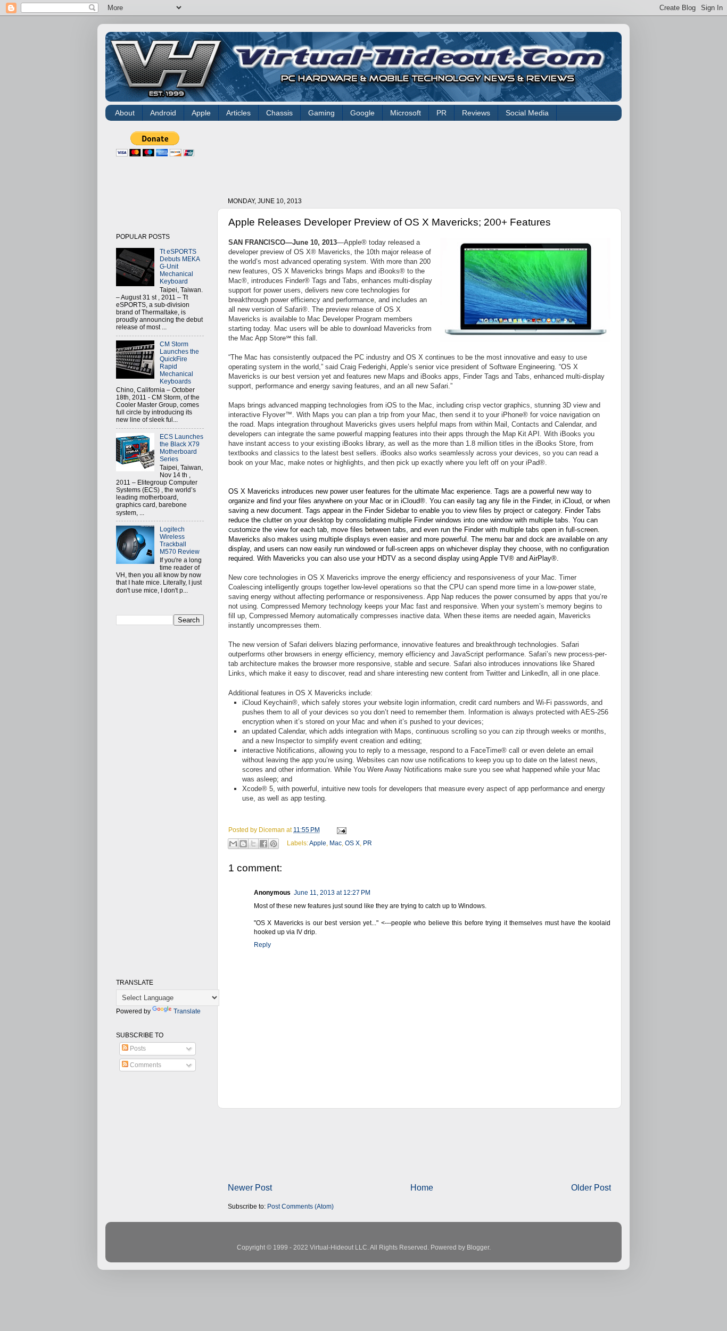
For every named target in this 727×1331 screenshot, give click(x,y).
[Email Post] (340, 829)
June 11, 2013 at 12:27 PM (332, 892)
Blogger (478, 1247)
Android (163, 113)
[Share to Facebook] (263, 843)
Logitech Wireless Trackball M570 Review (180, 540)
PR (441, 113)
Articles (238, 113)
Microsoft (405, 113)
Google (362, 113)
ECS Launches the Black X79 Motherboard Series (181, 447)
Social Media (527, 113)
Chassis (279, 113)
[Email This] (233, 843)
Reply (262, 944)
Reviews (476, 113)
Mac (335, 842)
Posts (137, 1048)
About (125, 113)
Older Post (591, 1187)
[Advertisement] (421, 155)
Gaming (321, 113)
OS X (352, 842)
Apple (201, 113)
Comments (144, 1064)
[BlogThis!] (243, 843)
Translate (187, 1011)
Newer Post (250, 1187)
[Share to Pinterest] (273, 843)
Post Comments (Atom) (300, 1206)
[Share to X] (253, 843)
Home (421, 1187)
